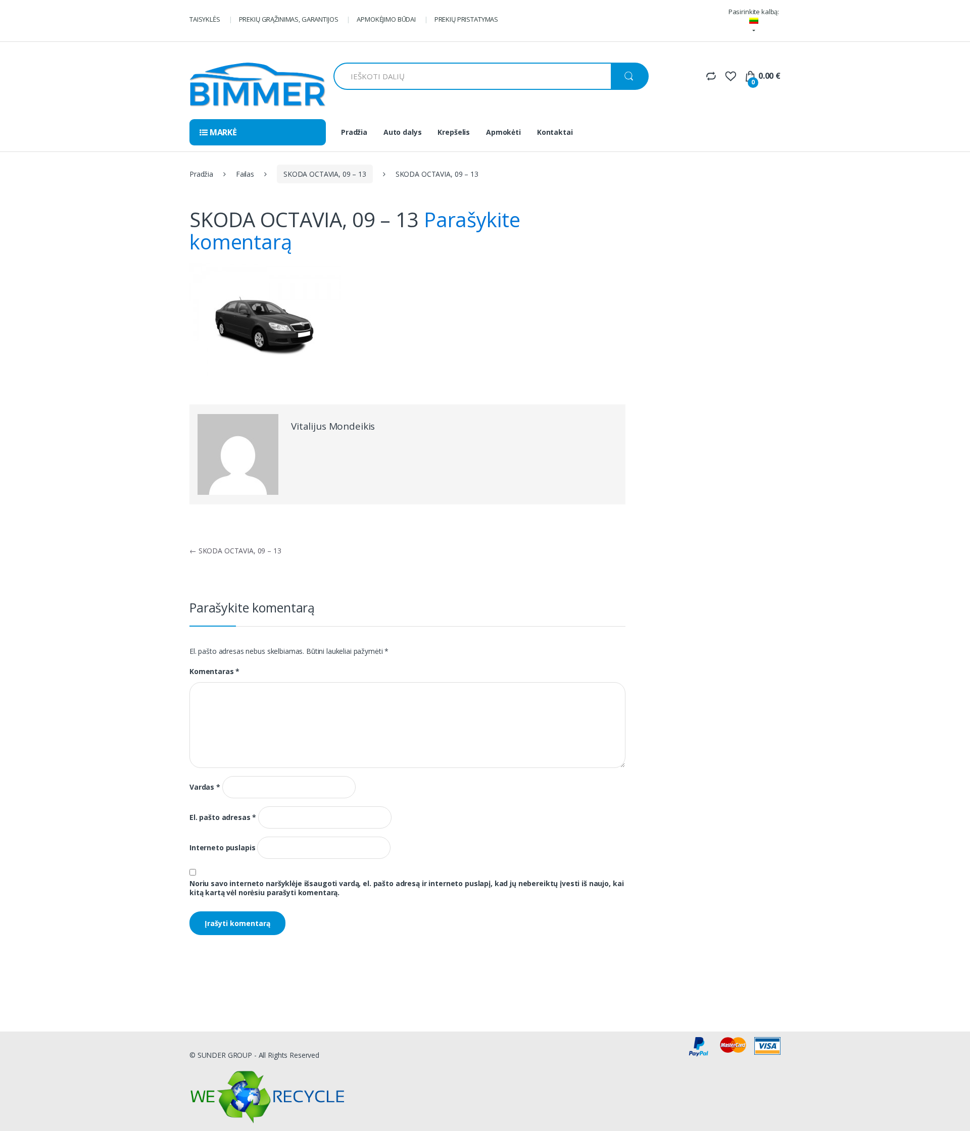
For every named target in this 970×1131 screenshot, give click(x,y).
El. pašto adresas (222, 817)
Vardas (204, 787)
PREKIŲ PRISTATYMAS (466, 19)
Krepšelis (454, 132)
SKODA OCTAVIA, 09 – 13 (324, 174)
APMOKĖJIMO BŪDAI (386, 19)
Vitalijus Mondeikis (333, 426)
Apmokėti (503, 132)
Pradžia (354, 132)
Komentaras (214, 671)
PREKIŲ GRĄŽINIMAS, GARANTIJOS (288, 19)
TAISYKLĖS (204, 19)
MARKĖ (222, 132)
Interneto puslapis (222, 847)
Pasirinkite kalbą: (754, 11)
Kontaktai (555, 132)
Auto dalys (402, 132)
